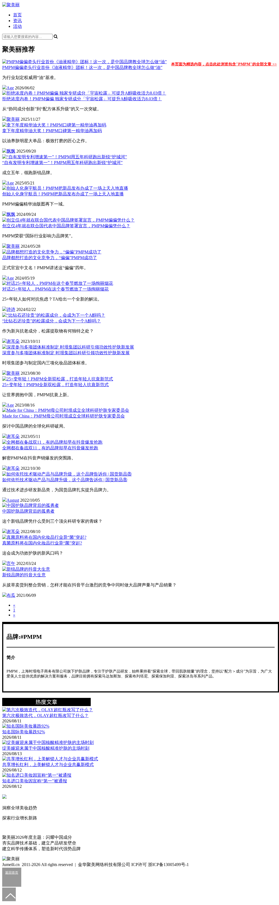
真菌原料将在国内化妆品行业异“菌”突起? (42, 543)
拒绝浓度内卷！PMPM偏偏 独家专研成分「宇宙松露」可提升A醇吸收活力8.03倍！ (82, 98)
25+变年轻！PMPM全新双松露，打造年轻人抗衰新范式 (55, 384)
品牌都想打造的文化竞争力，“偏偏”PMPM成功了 (49, 257)
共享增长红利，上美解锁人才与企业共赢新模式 (48, 764)
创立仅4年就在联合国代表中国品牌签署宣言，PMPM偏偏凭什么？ (66, 225)
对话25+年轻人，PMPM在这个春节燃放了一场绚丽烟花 (55, 289)
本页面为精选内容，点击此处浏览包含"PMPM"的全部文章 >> (224, 64)
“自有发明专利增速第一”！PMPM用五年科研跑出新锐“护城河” (62, 162)
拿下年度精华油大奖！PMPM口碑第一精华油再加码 (52, 130)
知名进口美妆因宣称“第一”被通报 (34, 781)
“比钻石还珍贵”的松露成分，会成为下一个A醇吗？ (51, 321)
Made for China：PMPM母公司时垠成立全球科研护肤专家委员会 (63, 416)
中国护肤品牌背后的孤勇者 (28, 511)
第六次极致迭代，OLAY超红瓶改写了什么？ (45, 715)
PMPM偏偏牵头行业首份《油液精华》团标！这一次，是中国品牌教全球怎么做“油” (82, 67)
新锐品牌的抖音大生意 (24, 575)
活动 (17, 26)
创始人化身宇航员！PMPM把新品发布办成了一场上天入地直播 (63, 194)
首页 (17, 15)
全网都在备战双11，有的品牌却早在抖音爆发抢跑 (50, 448)
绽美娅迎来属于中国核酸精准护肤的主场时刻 (45, 748)
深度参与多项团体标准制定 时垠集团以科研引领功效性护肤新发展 (66, 352)
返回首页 (11, 872)
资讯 (17, 20)
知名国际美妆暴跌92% (23, 732)
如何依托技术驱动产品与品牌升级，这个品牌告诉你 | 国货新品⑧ (64, 479)
